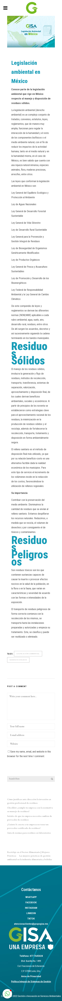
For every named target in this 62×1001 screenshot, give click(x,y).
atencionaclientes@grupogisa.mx (31, 923)
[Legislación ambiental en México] (31, 31)
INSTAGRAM (31, 907)
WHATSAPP (31, 897)
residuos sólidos (18, 660)
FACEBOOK (31, 902)
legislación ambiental (28, 654)
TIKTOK (31, 918)
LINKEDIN (31, 913)
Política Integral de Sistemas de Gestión (31, 981)
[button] (7, 993)
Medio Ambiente (35, 53)
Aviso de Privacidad (31, 976)
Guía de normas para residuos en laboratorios (29, 832)
